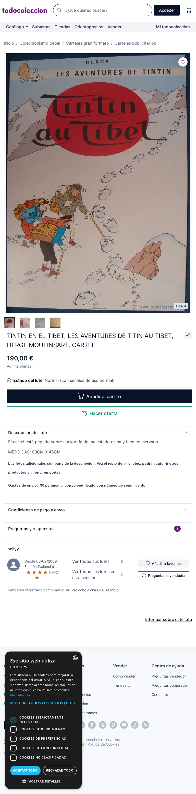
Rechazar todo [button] (60, 770)
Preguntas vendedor (169, 676)
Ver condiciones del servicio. (95, 590)
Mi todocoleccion (173, 26)
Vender (114, 26)
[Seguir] (183, 62)
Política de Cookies (103, 744)
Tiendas (62, 26)
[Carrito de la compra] (189, 10)
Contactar (160, 694)
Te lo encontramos (81, 713)
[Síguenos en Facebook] (92, 725)
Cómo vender (124, 676)
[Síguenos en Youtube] (124, 725)
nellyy (13, 548)
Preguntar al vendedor (167, 575)
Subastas (41, 26)
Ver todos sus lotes (90, 561)
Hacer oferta (104, 413)
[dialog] (43, 720)
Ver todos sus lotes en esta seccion (93, 574)
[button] (98, 432)
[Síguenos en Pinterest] (113, 725)
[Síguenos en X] (102, 725)
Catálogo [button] (15, 26)
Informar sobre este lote (168, 619)
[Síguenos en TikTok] (135, 725)
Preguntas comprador (170, 685)
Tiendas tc (122, 685)
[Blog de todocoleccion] (145, 725)
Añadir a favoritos (167, 563)
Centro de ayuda (168, 665)
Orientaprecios (89, 26)
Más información (22, 695)
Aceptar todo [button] (25, 770)
